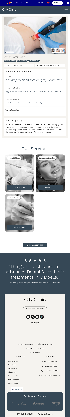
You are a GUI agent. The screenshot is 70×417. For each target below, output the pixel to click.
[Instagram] (33, 317)
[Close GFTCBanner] (68, 3)
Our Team (12, 365)
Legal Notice (13, 383)
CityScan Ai (12, 368)
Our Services (13, 361)
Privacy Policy (13, 379)
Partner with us (14, 376)
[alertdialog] (35, 3)
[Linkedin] (37, 317)
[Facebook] (28, 317)
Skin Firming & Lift (22, 60)
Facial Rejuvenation (34, 60)
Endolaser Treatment (9, 60)
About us (11, 372)
